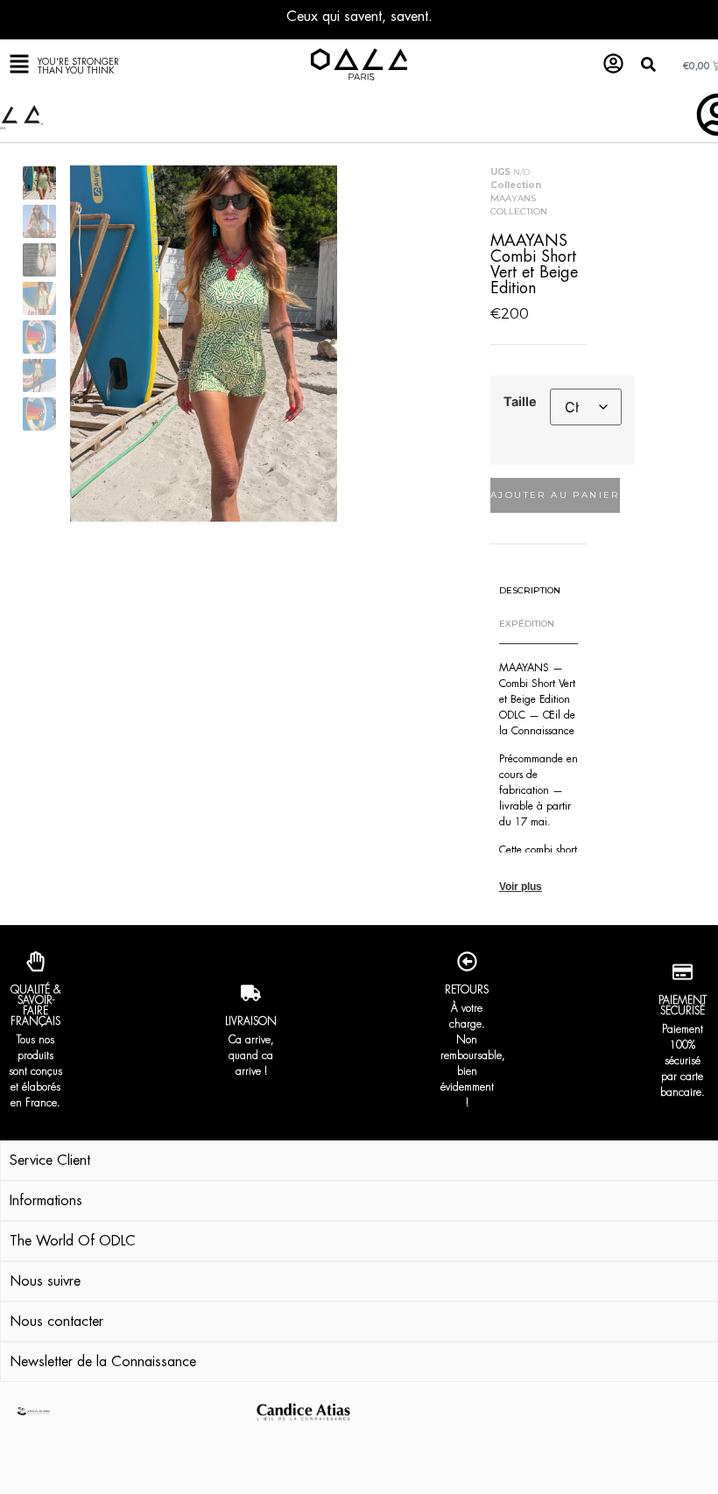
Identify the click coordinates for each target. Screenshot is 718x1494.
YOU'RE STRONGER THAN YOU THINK (78, 66)
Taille (520, 402)
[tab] (529, 590)
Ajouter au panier (555, 495)
